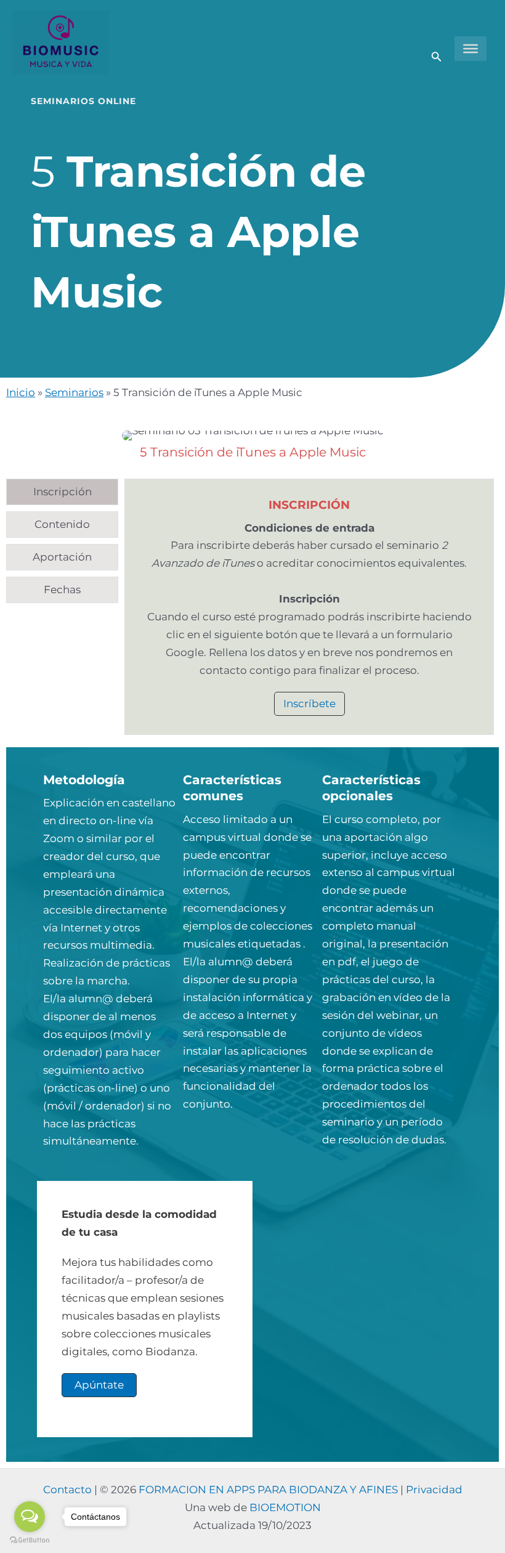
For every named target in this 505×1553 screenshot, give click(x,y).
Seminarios (74, 392)
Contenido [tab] (62, 524)
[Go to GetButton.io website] (29, 1540)
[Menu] (470, 48)
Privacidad (434, 1489)
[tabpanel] (309, 606)
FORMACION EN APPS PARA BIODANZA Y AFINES (268, 1489)
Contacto (67, 1489)
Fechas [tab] (62, 589)
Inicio (20, 392)
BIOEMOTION (285, 1507)
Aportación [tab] (62, 557)
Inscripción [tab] (62, 491)
